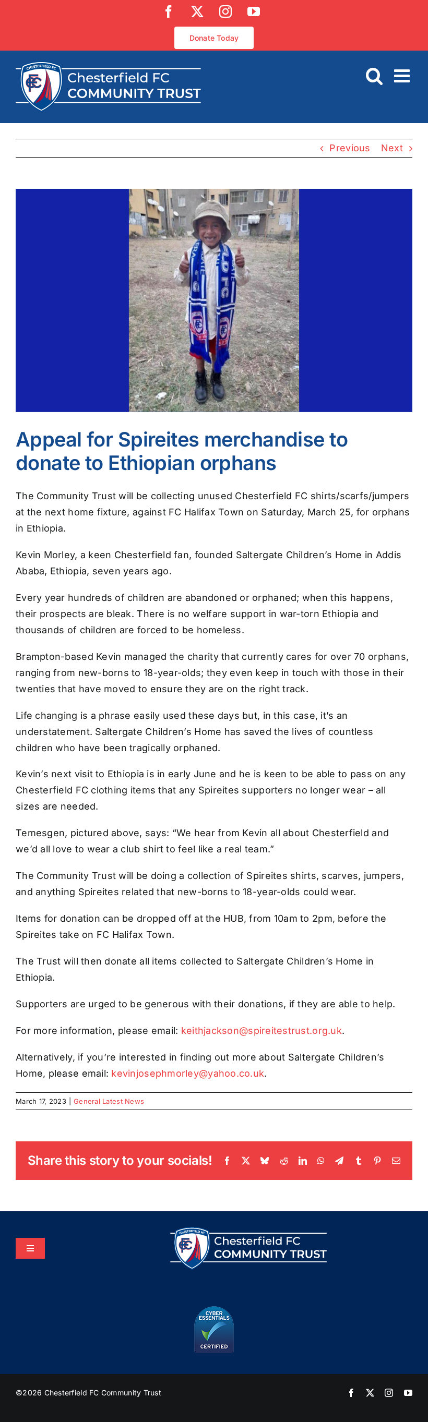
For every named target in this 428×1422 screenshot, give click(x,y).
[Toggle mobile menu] (403, 75)
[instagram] (389, 1393)
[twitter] (370, 1393)
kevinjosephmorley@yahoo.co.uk (187, 1073)
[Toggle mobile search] (374, 75)
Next (392, 147)
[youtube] (408, 1393)
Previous (349, 147)
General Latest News (109, 1101)
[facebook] (351, 1393)
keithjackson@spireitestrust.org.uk (261, 1030)
